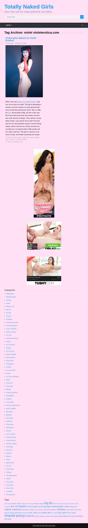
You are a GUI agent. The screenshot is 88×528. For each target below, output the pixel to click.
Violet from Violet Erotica (26, 102)
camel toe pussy (12, 322)
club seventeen (11, 325)
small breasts (11, 440)
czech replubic (11, 329)
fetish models (17, 137)
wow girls (7, 519)
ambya (8, 300)
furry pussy (10, 351)
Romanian (10, 424)
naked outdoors (12, 392)
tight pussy (10, 463)
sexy (39, 513)
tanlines (9, 453)
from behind (10, 345)
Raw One (10, 43)
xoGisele (9, 491)
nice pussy (39, 510)
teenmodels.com (64, 516)
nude (67, 510)
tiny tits (8, 466)
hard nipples (10, 357)
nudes (72, 510)
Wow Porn (10, 488)
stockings (18, 139)
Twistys (8, 472)
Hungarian (10, 364)
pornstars (9, 418)
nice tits (46, 510)
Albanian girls (11, 297)
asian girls (24, 503)
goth (9, 113)
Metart (8, 389)
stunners (9, 450)
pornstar (18, 513)
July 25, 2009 (21, 43)
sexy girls (62, 512)
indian (8, 373)
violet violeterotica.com (15, 142)
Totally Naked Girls (29, 7)
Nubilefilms (10, 396)
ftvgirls (8, 348)
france (8, 341)
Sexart (8, 431)
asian (8, 303)
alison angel (7, 503)
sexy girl (54, 513)
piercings (9, 412)
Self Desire (10, 427)
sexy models (10, 139)
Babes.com (10, 306)
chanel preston (61, 503)
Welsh (8, 478)
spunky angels (11, 443)
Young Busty (10, 494)
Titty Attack (10, 469)
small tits (29, 516)
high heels (26, 137)
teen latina (54, 516)
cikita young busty (70, 503)
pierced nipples (9, 513)
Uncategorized (11, 475)
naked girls (73, 506)
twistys (80, 516)
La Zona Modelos (12, 376)
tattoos (24, 139)
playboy (9, 415)
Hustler (8, 367)
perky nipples (34, 137)
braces (8, 316)
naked (66, 506)
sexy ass (46, 512)
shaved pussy (11, 437)
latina (8, 380)
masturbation (57, 506)
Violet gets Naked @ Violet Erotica (21, 39)
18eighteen (10, 294)
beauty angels (39, 503)
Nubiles (9, 399)
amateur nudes (16, 503)
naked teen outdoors (28, 510)
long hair (9, 383)
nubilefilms (53, 510)
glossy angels (11, 354)
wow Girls (9, 485)
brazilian (9, 319)
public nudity (32, 513)
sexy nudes (71, 513)
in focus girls (10, 370)
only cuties (10, 402)
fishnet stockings (12, 338)
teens (8, 459)
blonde (8, 313)
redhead (9, 421)
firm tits (8, 335)
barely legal (31, 503)
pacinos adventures (13, 405)
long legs (9, 386)
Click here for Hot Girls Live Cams (44, 525)
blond (54, 503)
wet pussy (9, 482)
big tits (10, 137)
